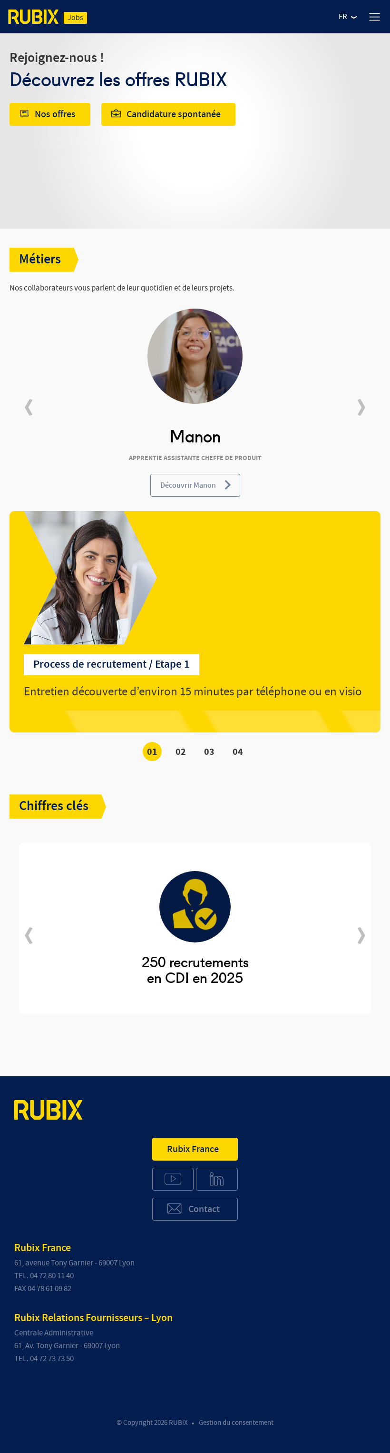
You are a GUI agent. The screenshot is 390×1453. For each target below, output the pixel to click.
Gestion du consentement (236, 1422)
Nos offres (55, 114)
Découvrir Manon (188, 485)
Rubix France (193, 1149)
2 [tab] (183, 752)
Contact (204, 1209)
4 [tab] (240, 752)
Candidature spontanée (174, 114)
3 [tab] (211, 752)
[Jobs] (33, 19)
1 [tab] (154, 752)
